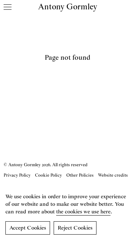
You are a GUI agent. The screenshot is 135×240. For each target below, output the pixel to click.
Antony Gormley (67, 7)
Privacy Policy (17, 175)
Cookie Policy (48, 175)
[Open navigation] (7, 7)
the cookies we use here (83, 212)
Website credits (113, 175)
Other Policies (80, 175)
